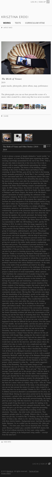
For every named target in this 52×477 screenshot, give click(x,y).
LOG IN (34, 2)
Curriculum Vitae (35, 23)
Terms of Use (33, 471)
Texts (18, 23)
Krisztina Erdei (15, 17)
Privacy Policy (6, 473)
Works (7, 23)
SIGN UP (42, 2)
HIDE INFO (7, 442)
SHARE (6, 116)
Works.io (10, 471)
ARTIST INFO (8, 28)
